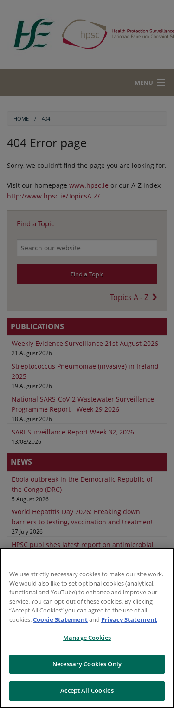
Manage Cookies (87, 637)
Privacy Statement (129, 619)
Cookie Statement (60, 619)
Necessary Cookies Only (87, 664)
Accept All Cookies (86, 690)
